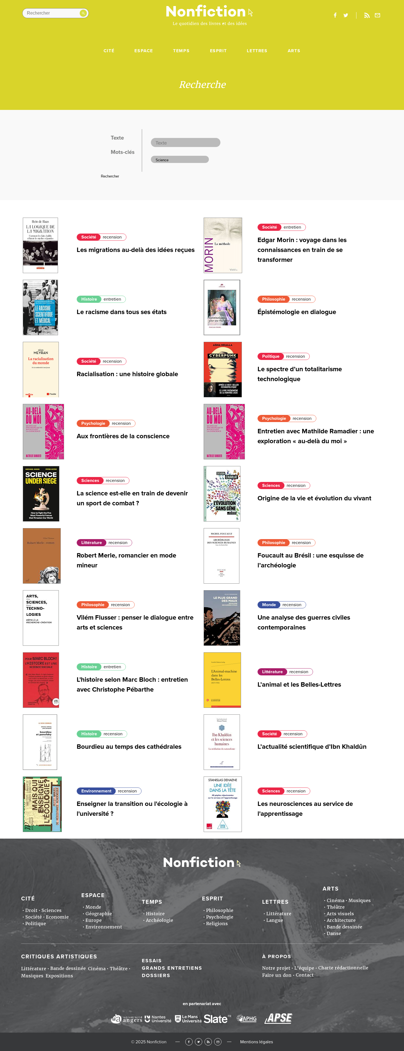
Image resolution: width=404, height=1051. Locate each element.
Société (88, 237)
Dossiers (156, 975)
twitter (346, 15)
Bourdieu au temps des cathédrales (129, 747)
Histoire (89, 299)
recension (112, 237)
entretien (292, 227)
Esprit (218, 50)
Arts (294, 50)
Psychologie (93, 423)
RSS (208, 1042)
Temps (181, 50)
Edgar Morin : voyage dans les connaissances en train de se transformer (302, 250)
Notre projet (276, 968)
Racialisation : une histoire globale (127, 374)
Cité (109, 50)
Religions (217, 924)
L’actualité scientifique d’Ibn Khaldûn (312, 747)
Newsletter (377, 15)
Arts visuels (340, 914)
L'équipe (304, 968)
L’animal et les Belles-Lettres (299, 685)
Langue (274, 920)
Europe (93, 920)
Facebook (189, 1042)
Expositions (59, 976)
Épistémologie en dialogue (297, 312)
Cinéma (335, 900)
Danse (334, 933)
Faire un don (277, 975)
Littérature (91, 542)
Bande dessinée (344, 927)
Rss (367, 15)
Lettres (257, 50)
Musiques (359, 900)
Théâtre (336, 907)
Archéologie (159, 920)
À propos (276, 956)
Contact (305, 975)
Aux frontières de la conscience (123, 436)
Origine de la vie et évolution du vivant (314, 498)
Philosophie (273, 299)
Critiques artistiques (59, 956)
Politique (271, 356)
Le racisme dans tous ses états (122, 312)
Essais (152, 961)
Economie (57, 917)
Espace (143, 50)
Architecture (341, 920)
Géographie (98, 914)
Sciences (90, 480)
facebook (335, 15)
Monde (269, 605)
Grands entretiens (172, 968)
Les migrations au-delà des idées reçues (136, 250)
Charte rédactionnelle (343, 968)
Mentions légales (256, 1042)
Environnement (96, 791)
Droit (31, 910)
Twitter (198, 1042)
